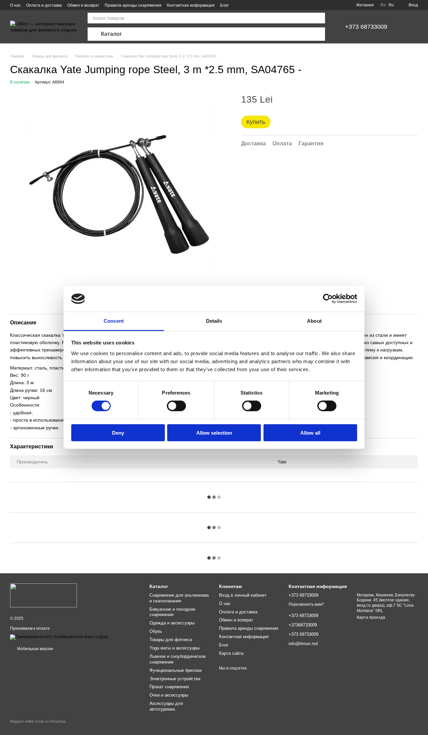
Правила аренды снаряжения (133, 5)
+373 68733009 (366, 27)
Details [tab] (214, 321)
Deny (118, 432)
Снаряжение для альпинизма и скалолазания (179, 598)
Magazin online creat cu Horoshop (38, 721)
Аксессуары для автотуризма (166, 706)
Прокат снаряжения (169, 686)
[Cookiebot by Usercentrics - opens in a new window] (328, 299)
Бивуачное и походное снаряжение (172, 612)
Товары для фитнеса (170, 639)
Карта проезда (371, 617)
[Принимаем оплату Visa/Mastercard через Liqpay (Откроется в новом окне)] (59, 636)
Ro (383, 5)
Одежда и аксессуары (172, 622)
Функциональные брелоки (175, 670)
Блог (224, 5)
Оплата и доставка (44, 5)
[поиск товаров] (319, 18)
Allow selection (214, 432)
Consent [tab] (114, 321)
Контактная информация (191, 5)
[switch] (176, 406)
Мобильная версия (34, 648)
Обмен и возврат (83, 5)
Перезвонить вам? (306, 604)
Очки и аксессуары (168, 695)
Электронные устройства (174, 678)
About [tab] (314, 321)
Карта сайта (231, 653)
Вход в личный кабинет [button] (242, 595)
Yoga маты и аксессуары (174, 647)
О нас (15, 5)
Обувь (155, 631)
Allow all (310, 432)
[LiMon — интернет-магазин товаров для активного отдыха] (43, 595)
